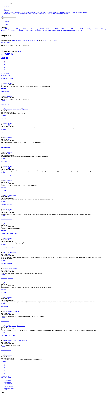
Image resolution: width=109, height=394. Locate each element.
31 (16, 40)
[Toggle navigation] (11, 3)
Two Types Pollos (5, 306)
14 (28, 40)
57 (4, 67)
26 (45, 40)
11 (24, 40)
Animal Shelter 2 (5, 42)
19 (35, 40)
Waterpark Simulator (6, 147)
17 (33, 40)
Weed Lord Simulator (6, 350)
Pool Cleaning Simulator (7, 278)
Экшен (6, 12)
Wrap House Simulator (6, 219)
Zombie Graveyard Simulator (8, 175)
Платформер (29, 12)
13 (27, 40)
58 (4, 69)
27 (46, 40)
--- (2, 54)
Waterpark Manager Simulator (8, 335)
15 (30, 40)
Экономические (48, 13)
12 (26, 40)
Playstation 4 (7, 380)
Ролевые (38, 12)
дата (2, 75)
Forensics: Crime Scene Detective (9, 247)
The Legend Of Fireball (6, 263)
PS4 (5, 54)
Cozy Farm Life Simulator (7, 78)
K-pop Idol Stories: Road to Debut (9, 233)
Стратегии (65, 12)
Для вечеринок (39, 13)
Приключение (12, 12)
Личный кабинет (9, 386)
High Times (3, 190)
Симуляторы (55, 12)
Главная (6, 21)
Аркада (18, 12)
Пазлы (60, 12)
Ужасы (43, 12)
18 (34, 40)
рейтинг (8, 75)
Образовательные (22, 13)
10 (23, 40)
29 (13, 40)
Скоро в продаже (9, 388)
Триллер (29, 13)
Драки (33, 13)
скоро (4, 57)
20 (37, 40)
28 (12, 40)
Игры (5, 23)
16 (31, 40)
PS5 (10, 54)
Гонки (70, 12)
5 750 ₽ (3, 332)
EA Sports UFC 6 (5, 321)
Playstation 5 (7, 382)
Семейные (13, 13)
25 (43, 40)
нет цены (3, 47)
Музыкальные (57, 13)
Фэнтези (23, 12)
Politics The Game (5, 104)
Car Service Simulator (6, 204)
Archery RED (4, 292)
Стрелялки (48, 12)
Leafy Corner (4, 161)
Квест (34, 12)
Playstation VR (8, 383)
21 (38, 40)
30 (14, 40)
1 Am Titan (3, 118)
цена (4, 75)
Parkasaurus (4, 132)
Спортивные (75, 12)
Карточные (64, 13)
